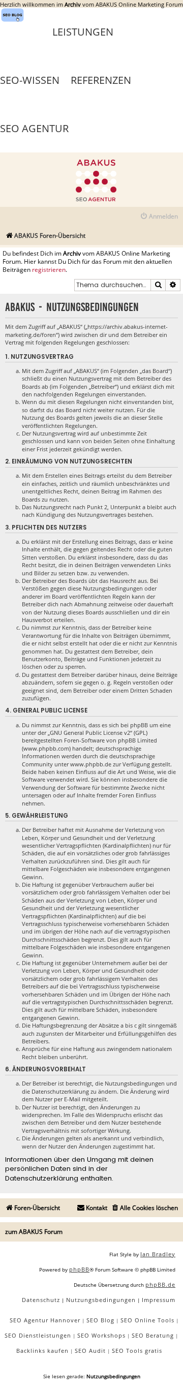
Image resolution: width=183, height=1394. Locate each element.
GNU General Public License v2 (90, 732)
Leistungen (82, 32)
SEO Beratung (153, 1335)
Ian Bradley (157, 1254)
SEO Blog (100, 1320)
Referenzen (101, 80)
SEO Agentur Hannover (45, 1320)
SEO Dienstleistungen (38, 1335)
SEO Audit (90, 1350)
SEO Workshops (101, 1335)
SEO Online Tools (147, 1320)
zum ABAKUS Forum (34, 1231)
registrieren (49, 270)
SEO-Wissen (29, 80)
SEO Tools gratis (137, 1350)
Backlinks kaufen (42, 1350)
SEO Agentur (34, 128)
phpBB (79, 1269)
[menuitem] (159, 217)
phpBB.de (160, 1284)
